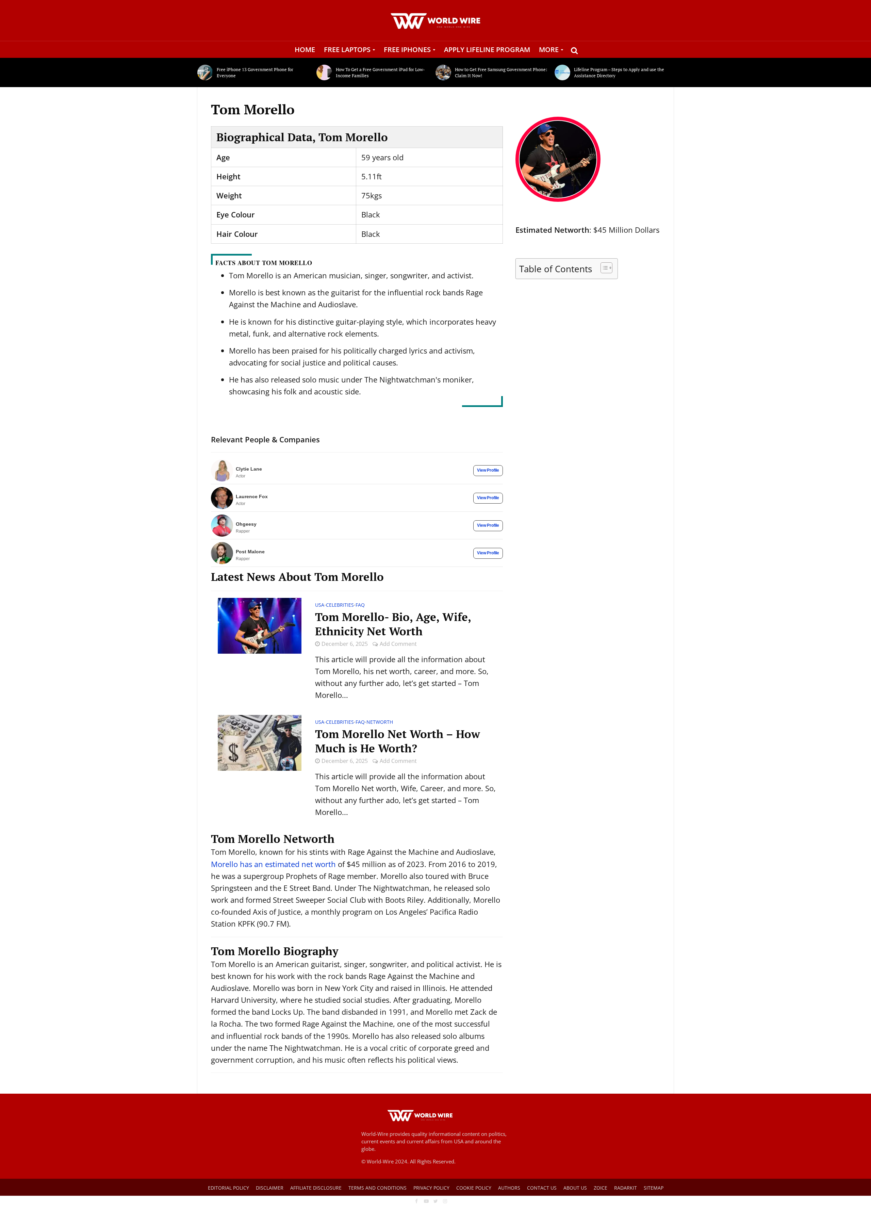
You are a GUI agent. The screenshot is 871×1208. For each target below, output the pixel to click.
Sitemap (653, 1188)
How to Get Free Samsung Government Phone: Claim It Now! (501, 72)
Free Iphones (407, 49)
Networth (379, 722)
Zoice (600, 1188)
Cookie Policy (473, 1188)
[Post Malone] (222, 553)
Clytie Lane (249, 469)
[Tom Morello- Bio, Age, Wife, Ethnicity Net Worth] (259, 625)
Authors (509, 1188)
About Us (575, 1188)
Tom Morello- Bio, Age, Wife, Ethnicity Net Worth (393, 624)
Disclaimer (269, 1188)
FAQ (360, 605)
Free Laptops (347, 49)
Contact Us (542, 1188)
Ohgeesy (246, 524)
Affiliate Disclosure (316, 1188)
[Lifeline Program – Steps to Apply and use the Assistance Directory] (563, 72)
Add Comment (398, 644)
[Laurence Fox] (222, 498)
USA (319, 605)
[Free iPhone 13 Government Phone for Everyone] (205, 72)
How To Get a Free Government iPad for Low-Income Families (380, 72)
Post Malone (250, 551)
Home (305, 49)
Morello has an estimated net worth (273, 864)
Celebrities (340, 605)
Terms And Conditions (377, 1188)
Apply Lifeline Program (487, 49)
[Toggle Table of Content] (603, 268)
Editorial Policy (228, 1188)
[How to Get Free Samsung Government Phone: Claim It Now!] (443, 72)
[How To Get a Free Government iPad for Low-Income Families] (324, 72)
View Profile (488, 470)
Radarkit (625, 1188)
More (549, 49)
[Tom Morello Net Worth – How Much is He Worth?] (259, 742)
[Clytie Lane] (222, 470)
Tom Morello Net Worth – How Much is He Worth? (397, 741)
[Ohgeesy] (222, 526)
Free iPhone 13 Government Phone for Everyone (255, 72)
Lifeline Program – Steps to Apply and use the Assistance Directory (619, 72)
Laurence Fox (252, 496)
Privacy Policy (431, 1188)
